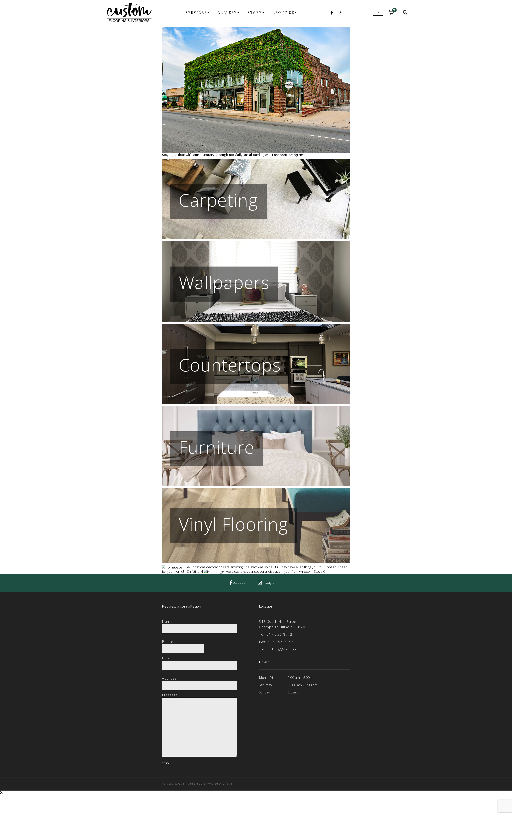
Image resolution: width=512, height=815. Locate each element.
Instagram (295, 155)
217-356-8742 (280, 634)
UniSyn (227, 783)
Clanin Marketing (189, 783)
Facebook (280, 155)
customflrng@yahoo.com (281, 649)
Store (255, 12)
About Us (283, 12)
